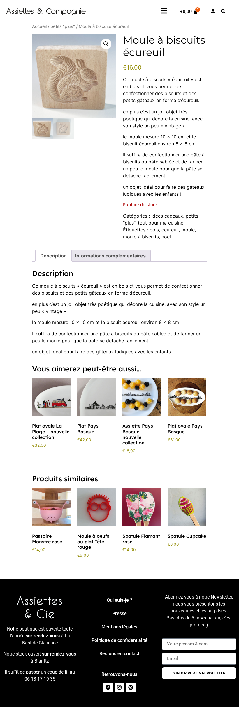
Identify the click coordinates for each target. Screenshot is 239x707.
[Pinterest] (131, 687)
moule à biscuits (141, 237)
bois (154, 230)
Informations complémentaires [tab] (110, 256)
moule (188, 230)
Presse (119, 613)
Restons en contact (119, 653)
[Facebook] (108, 687)
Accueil (39, 26)
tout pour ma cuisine (160, 223)
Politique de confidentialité (119, 640)
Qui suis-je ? (119, 600)
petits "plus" (62, 26)
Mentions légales (119, 627)
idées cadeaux (167, 216)
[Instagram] (119, 687)
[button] (106, 44)
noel (166, 237)
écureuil (170, 230)
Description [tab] (53, 256)
